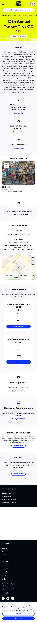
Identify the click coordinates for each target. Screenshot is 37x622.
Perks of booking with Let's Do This (18, 211)
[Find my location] (33, 264)
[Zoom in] (33, 257)
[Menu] (7, 3)
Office (4, 579)
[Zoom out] (33, 260)
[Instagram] (13, 600)
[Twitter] (8, 600)
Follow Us (5, 593)
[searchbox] (18, 10)
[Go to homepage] (18, 3)
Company (6, 543)
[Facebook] (4, 600)
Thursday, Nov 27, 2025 (18, 247)
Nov (6, 164)
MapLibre (9, 275)
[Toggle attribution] (33, 275)
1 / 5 (18, 203)
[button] (18, 267)
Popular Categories (9, 489)
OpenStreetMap (24, 275)
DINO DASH (6, 187)
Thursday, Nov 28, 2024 (18, 243)
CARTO (16, 275)
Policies (5, 561)
